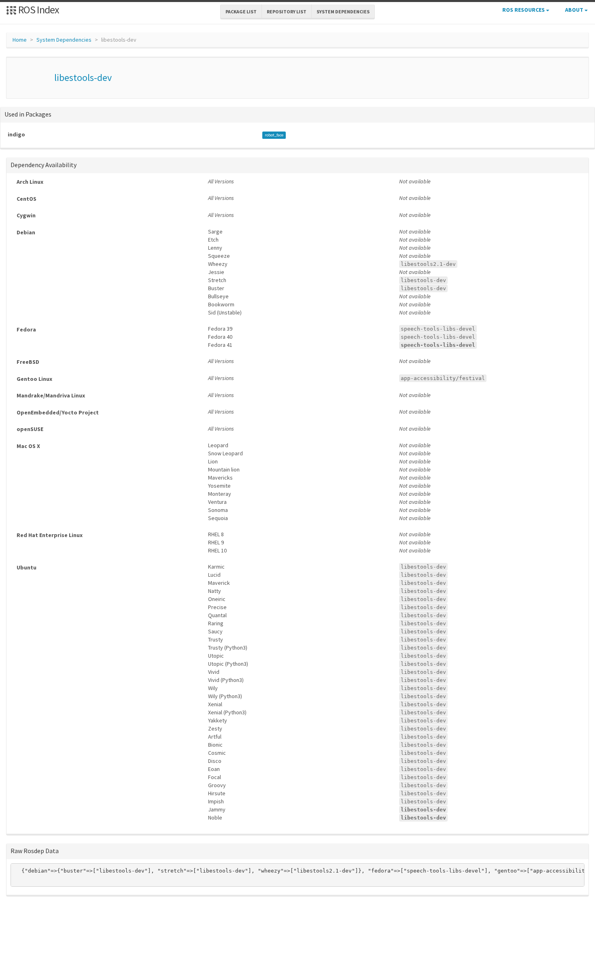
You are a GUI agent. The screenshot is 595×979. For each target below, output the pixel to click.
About (574, 9)
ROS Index (38, 9)
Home (20, 39)
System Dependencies (63, 39)
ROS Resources (524, 9)
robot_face (274, 135)
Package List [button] (241, 11)
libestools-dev (83, 77)
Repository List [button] (286, 11)
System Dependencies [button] (343, 11)
